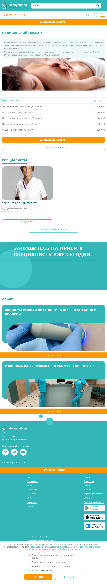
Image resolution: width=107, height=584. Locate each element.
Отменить (69, 577)
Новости (87, 485)
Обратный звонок (53, 470)
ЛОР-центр (31, 494)
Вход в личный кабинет (94, 502)
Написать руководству (13, 463)
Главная (87, 477)
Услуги (30, 477)
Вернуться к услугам (57, 147)
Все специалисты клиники (53, 229)
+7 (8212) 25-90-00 (13, 15)
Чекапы (30, 506)
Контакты (88, 489)
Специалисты (32, 481)
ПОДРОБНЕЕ (27, 221)
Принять (38, 577)
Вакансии (88, 498)
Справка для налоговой (94, 494)
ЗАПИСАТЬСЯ (53, 355)
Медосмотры (32, 502)
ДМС (29, 498)
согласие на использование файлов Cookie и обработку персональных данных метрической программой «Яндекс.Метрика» (65, 548)
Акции (29, 485)
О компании (89, 481)
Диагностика (32, 489)
